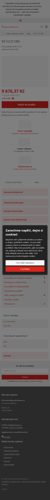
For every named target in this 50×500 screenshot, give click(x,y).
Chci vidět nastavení (25, 262)
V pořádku (25, 269)
